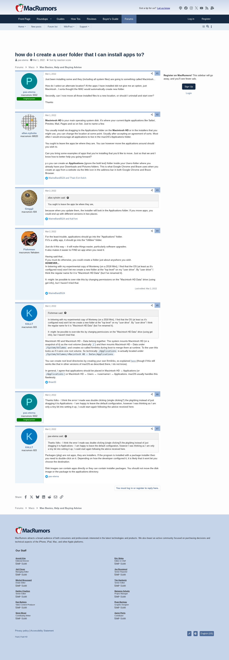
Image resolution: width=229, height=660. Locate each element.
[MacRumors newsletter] (212, 8)
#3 (157, 190)
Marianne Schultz (122, 591)
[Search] (207, 27)
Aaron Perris (119, 613)
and (67, 178)
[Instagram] (191, 8)
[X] (196, 8)
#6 (157, 394)
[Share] (152, 73)
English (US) (207, 633)
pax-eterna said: (56, 436)
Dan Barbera (21, 602)
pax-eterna (23, 60)
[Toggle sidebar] (212, 26)
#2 (157, 114)
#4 (157, 231)
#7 (157, 429)
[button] (41, 19)
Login (189, 93)
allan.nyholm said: (57, 197)
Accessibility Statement (42, 630)
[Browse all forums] (203, 27)
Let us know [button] (163, 8)
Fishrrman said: (55, 313)
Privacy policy (22, 630)
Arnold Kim (21, 558)
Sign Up (189, 86)
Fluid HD (23, 637)
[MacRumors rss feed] (207, 8)
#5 (157, 305)
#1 (157, 73)
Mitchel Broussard (24, 580)
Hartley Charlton (23, 591)
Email (18, 563)
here (133, 360)
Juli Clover (20, 569)
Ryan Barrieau (120, 602)
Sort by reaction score (60, 60)
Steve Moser (21, 613)
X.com (24, 563)
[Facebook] (186, 8)
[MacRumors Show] (180, 8)
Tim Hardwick (120, 580)
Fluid (17, 637)
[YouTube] (201, 8)
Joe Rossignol (120, 569)
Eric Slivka (119, 558)
